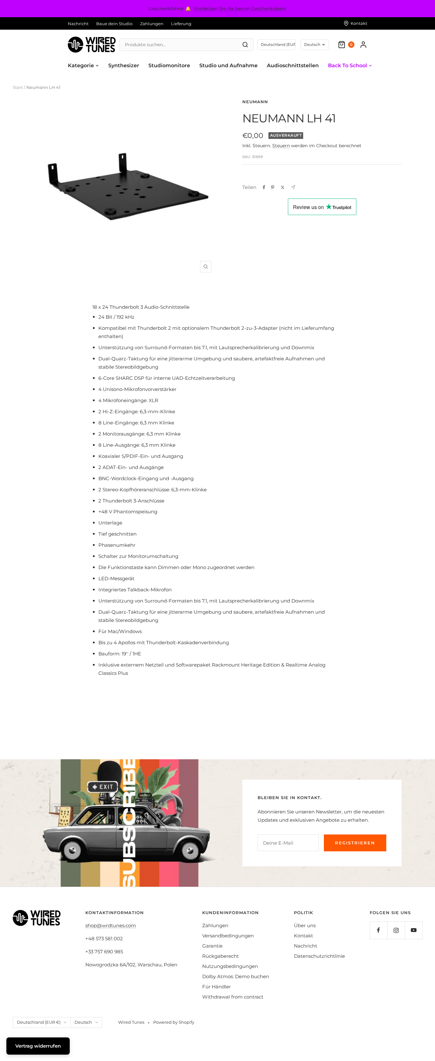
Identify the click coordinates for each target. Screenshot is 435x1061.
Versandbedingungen (228, 936)
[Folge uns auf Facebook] (378, 930)
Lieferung (181, 23)
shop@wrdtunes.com (110, 925)
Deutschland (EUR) (278, 44)
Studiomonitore (169, 65)
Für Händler (216, 987)
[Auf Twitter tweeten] (282, 187)
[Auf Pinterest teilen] (272, 187)
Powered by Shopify (173, 1022)
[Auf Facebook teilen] (264, 187)
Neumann (255, 101)
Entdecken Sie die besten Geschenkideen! (240, 8)
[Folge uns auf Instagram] (396, 930)
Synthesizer (123, 65)
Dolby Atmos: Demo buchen (235, 976)
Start (18, 87)
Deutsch (312, 44)
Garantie (212, 946)
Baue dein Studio (114, 23)
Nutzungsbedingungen (230, 966)
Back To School (347, 65)
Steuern (281, 145)
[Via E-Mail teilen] (293, 187)
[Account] (363, 44)
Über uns (305, 925)
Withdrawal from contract (232, 997)
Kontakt (303, 936)
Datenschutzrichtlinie (319, 956)
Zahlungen (151, 23)
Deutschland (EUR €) (39, 1022)
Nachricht (78, 23)
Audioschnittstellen (293, 65)
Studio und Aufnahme (228, 65)
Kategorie (81, 65)
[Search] (245, 44)
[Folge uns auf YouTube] (413, 930)
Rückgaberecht (220, 956)
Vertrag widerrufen (38, 1046)
